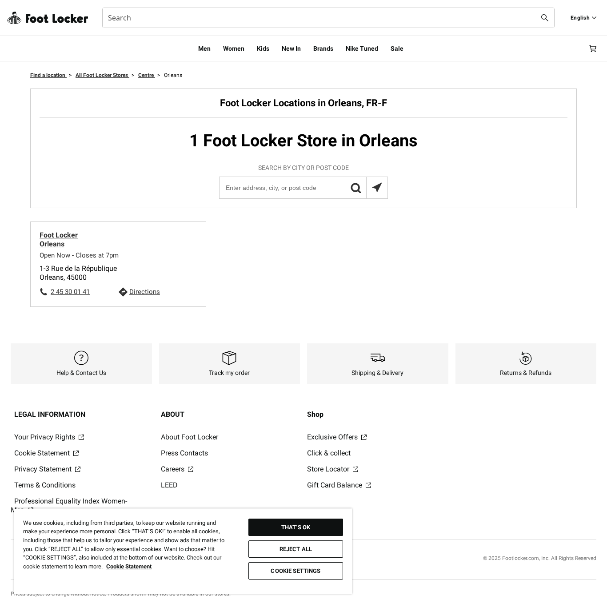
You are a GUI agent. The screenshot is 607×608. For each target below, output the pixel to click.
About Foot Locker (189, 437)
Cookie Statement (43, 453)
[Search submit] (544, 18)
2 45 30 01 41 (70, 292)
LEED (169, 485)
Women (233, 48)
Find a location (48, 75)
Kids (263, 48)
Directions (144, 292)
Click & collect (329, 453)
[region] (183, 551)
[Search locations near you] (376, 187)
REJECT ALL (296, 549)
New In (291, 48)
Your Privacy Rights (45, 437)
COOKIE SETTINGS (295, 571)
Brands (323, 48)
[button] (355, 187)
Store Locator (329, 469)
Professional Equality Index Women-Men (69, 505)
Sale (397, 48)
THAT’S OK (295, 527)
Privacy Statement (43, 469)
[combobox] (328, 18)
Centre (146, 75)
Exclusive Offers (333, 437)
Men (204, 48)
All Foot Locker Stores (102, 75)
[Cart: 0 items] (593, 48)
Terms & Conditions (45, 485)
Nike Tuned (362, 48)
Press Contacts (184, 453)
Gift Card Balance (335, 485)
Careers (173, 469)
